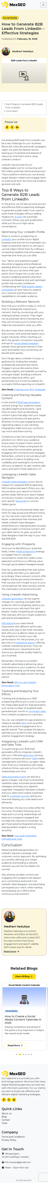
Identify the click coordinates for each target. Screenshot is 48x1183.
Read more (10, 951)
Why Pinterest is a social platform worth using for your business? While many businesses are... (22, 1027)
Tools (4, 1123)
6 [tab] (32, 1055)
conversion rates (37, 711)
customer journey (19, 796)
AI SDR (18, 217)
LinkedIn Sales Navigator (15, 482)
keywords (21, 501)
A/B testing (7, 623)
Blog (4, 1116)
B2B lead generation (29, 402)
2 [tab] (20, 1055)
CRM (34, 758)
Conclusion (12, 111)
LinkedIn (6, 239)
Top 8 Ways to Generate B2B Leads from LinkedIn (24, 106)
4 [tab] (26, 1055)
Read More (14, 1045)
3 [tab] (24, 1055)
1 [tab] (17, 1055)
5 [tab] (29, 1055)
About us (6, 1113)
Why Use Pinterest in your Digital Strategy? (23, 1018)
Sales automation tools (14, 777)
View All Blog (22, 976)
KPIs (23, 723)
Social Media (10, 18)
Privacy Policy (9, 1140)
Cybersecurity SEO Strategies (29, 389)
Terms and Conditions (13, 1137)
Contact (6, 1120)
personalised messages (26, 343)
